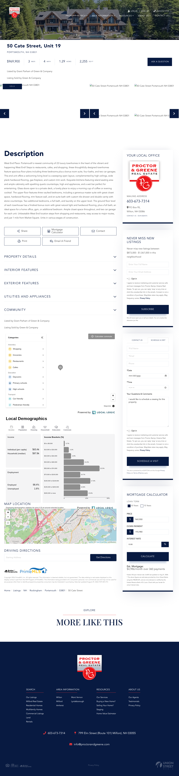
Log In (133, 11)
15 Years (147, 506)
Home (7, 591)
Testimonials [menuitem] (134, 702)
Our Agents (142, 216)
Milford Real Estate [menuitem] (34, 702)
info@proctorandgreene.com (92, 744)
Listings (17, 591)
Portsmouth (50, 591)
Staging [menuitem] (99, 710)
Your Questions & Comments (139, 394)
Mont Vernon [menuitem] (77, 698)
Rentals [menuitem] (29, 722)
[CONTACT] (160, 62)
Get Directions (103, 557)
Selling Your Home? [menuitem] (105, 706)
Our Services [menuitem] (102, 698)
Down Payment (135, 526)
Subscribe (147, 309)
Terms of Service (139, 473)
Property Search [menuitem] (76, 16)
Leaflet (91, 542)
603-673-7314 (162, 11)
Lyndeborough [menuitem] (77, 702)
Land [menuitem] (28, 718)
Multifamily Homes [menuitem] (34, 710)
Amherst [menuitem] (59, 706)
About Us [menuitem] (143, 16)
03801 (62, 591)
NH (25, 591)
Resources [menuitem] (125, 16)
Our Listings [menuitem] (31, 698)
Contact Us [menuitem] (162, 16)
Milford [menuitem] (59, 702)
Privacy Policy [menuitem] (134, 706)
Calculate (148, 556)
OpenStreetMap (101, 542)
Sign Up (145, 11)
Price (129, 514)
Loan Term (133, 502)
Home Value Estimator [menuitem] (106, 714)
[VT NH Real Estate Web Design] (164, 765)
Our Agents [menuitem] (134, 698)
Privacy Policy (145, 298)
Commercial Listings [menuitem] (35, 714)
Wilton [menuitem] (59, 698)
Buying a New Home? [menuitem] (106, 702)
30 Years (134, 506)
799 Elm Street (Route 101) (107, 733)
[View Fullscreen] (8, 523)
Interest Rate (134, 539)
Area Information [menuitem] (102, 16)
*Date (129, 371)
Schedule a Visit (158, 340)
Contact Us (131, 216)
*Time (129, 382)
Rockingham (36, 591)
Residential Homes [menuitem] (34, 706)
